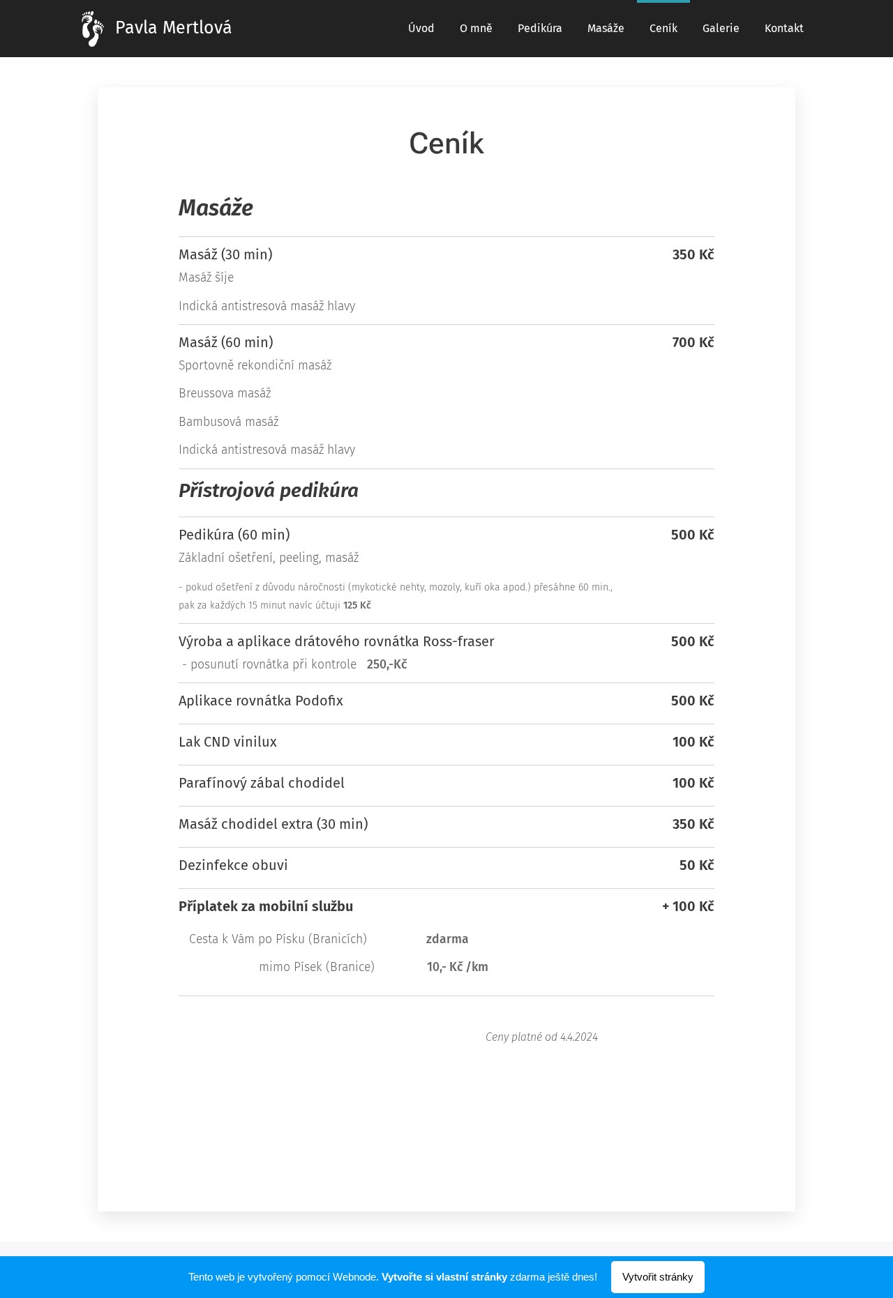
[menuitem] (421, 28)
